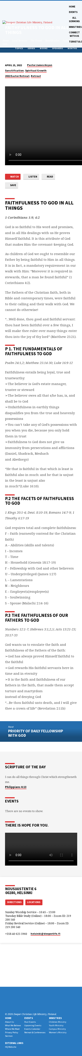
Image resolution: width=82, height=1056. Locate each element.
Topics (19, 48)
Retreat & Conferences (34, 1032)
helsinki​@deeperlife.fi (45, 933)
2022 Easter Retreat (17, 76)
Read (49, 176)
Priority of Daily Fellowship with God (35, 733)
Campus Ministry (57, 1029)
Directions (14, 902)
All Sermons (74, 19)
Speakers (57, 48)
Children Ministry (57, 1022)
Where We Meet (12, 1029)
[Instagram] (17, 1003)
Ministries (75, 26)
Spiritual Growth (36, 70)
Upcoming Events (32, 1025)
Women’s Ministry (57, 1032)
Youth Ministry (56, 1025)
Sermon (9, 1036)
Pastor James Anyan (39, 65)
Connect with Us (74, 34)
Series (31, 48)
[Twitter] (7, 1003)
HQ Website (10, 1046)
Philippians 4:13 (15, 787)
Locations (33, 902)
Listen (32, 176)
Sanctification (14, 70)
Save (13, 185)
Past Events (30, 1022)
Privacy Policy (11, 1032)
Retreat (36, 76)
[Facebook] (12, 1003)
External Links (14, 1043)
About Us (9, 1022)
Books (44, 48)
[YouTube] (23, 1003)
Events (73, 12)
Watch (14, 176)
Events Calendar (32, 1029)
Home (72, 6)
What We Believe (13, 1025)
